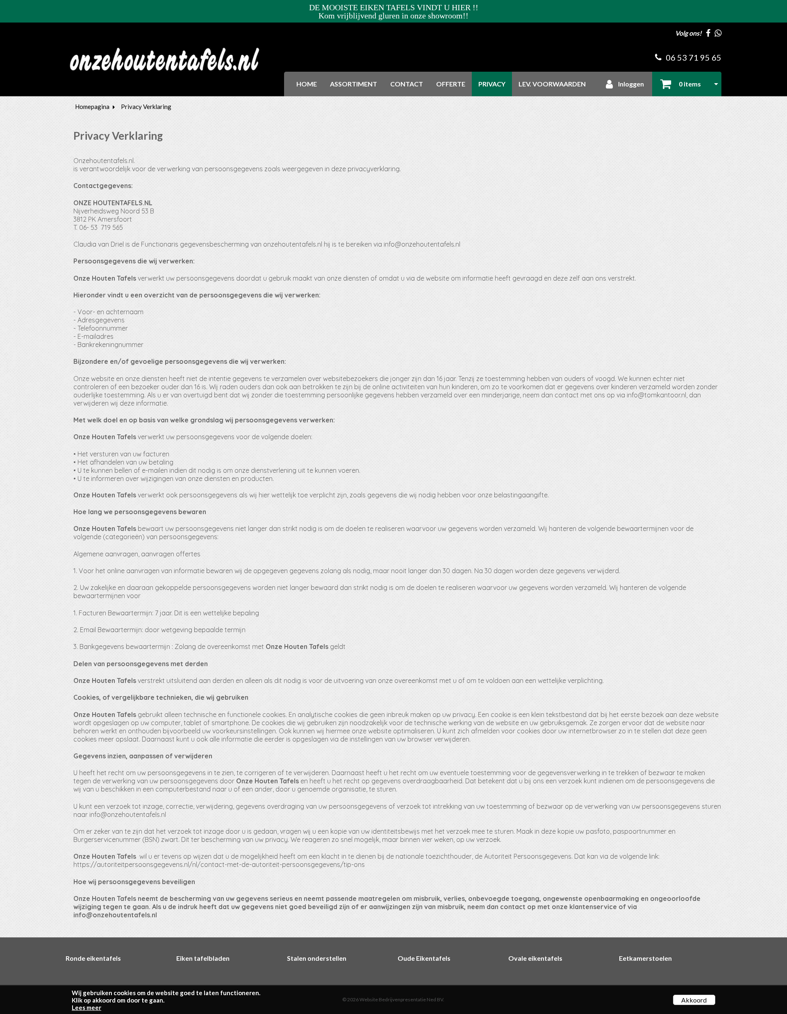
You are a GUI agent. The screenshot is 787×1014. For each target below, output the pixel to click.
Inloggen (630, 84)
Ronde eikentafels (93, 958)
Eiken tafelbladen (203, 958)
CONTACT (406, 84)
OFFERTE (450, 84)
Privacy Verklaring (146, 106)
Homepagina (92, 106)
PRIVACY (491, 84)
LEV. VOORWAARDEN (552, 84)
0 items (689, 84)
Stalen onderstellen (316, 958)
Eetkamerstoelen (645, 958)
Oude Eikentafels (424, 958)
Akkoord (694, 1000)
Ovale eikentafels (535, 958)
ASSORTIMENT (353, 84)
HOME (306, 84)
